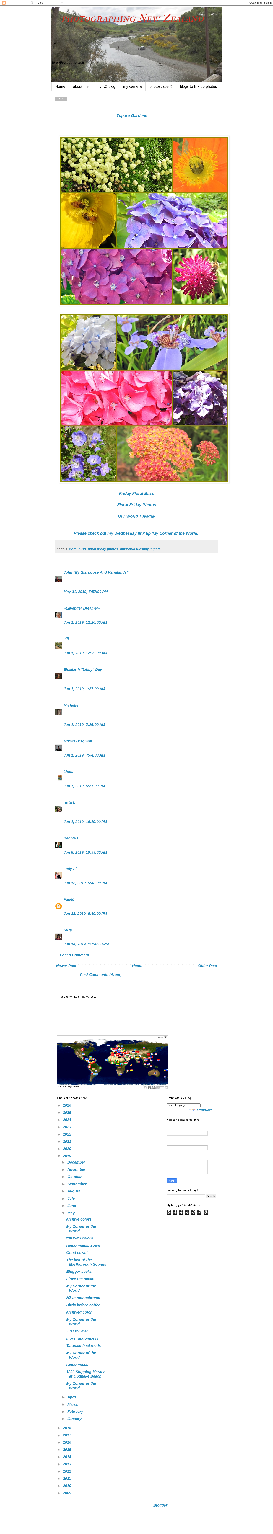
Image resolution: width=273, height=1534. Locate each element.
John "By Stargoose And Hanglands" (96, 572)
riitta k (69, 802)
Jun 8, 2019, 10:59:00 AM (85, 852)
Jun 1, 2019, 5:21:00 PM (84, 786)
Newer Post (66, 966)
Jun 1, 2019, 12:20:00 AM (85, 622)
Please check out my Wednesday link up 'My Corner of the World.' (136, 533)
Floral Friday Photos (136, 504)
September (77, 1184)
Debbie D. (73, 838)
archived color (79, 1312)
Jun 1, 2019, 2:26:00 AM (84, 725)
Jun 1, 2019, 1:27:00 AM (84, 689)
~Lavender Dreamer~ (82, 608)
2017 (67, 1435)
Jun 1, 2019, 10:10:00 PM (85, 822)
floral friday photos (103, 549)
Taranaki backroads (83, 1346)
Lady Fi (70, 869)
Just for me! (77, 1331)
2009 (67, 1493)
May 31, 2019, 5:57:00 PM (86, 592)
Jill (66, 639)
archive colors (79, 1219)
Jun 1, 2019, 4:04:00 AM (84, 755)
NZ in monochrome (83, 1298)
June (72, 1206)
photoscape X (161, 86)
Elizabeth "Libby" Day (83, 669)
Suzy (68, 930)
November (77, 1169)
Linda (68, 772)
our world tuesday (134, 549)
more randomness (82, 1338)
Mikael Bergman (78, 741)
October (75, 1177)
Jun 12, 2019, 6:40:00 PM (85, 913)
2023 (67, 1127)
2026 (67, 1105)
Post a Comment (74, 955)
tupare (155, 549)
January (75, 1419)
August (74, 1191)
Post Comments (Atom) (100, 975)
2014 (67, 1457)
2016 (67, 1442)
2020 (67, 1149)
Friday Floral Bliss (136, 493)
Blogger (160, 1505)
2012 (67, 1471)
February (75, 1411)
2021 (67, 1141)
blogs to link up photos (198, 86)
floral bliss (77, 549)
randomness (77, 1365)
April (72, 1397)
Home (60, 86)
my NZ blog (105, 86)
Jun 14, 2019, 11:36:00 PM (86, 944)
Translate (204, 1110)
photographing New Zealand (127, 18)
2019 (67, 1156)
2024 (67, 1120)
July (71, 1198)
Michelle (71, 705)
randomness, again (83, 1245)
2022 (67, 1134)
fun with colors (79, 1238)
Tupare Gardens (131, 115)
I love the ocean (80, 1279)
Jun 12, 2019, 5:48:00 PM (85, 883)
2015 (67, 1450)
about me (81, 86)
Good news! (77, 1253)
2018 (67, 1428)
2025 (67, 1112)
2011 (67, 1478)
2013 (67, 1464)
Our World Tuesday (136, 516)
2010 (67, 1486)
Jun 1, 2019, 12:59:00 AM (85, 653)
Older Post (207, 966)
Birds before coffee (83, 1305)
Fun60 (69, 899)
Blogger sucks (79, 1272)
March (73, 1404)
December (76, 1162)
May (71, 1213)
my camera (132, 86)
